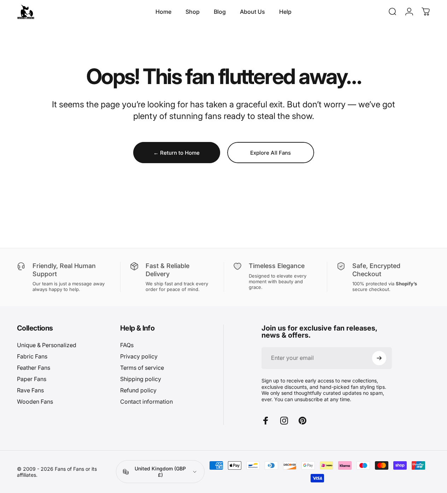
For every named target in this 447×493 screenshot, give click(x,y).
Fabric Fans (32, 356)
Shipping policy (140, 378)
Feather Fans (33, 367)
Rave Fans (30, 390)
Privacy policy (139, 356)
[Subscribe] (379, 358)
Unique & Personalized (46, 345)
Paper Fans (31, 378)
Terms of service (142, 367)
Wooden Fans (35, 401)
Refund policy (138, 390)
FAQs (127, 345)
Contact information (146, 401)
